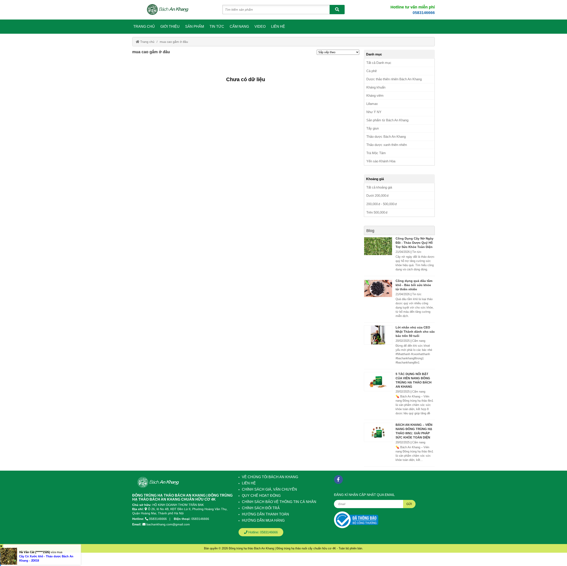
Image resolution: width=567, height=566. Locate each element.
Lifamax (372, 104)
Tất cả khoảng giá (379, 187)
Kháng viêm (375, 95)
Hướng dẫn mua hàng (263, 520)
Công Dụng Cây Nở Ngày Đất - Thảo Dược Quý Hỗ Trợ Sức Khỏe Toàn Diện (414, 243)
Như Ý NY (373, 112)
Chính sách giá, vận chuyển (269, 489)
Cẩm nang (239, 26)
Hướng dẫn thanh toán (265, 514)
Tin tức (217, 26)
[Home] (170, 9)
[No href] (356, 519)
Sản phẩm (194, 26)
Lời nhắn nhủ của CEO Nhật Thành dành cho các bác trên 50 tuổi (415, 332)
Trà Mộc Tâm (376, 153)
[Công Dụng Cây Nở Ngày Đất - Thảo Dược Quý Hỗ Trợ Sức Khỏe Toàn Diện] (378, 246)
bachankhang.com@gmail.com (168, 524)
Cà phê (371, 71)
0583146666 (424, 12)
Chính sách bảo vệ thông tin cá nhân (279, 502)
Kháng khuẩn (375, 87)
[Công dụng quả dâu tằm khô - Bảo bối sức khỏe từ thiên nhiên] (378, 288)
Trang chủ (144, 26)
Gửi (409, 504)
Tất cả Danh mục (378, 63)
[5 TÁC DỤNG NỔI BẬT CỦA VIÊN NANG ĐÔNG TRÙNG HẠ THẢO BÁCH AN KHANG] (378, 381)
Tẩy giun (372, 128)
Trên (375, 212)
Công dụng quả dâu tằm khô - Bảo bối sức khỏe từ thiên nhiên (414, 285)
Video (260, 26)
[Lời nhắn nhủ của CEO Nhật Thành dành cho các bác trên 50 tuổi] (378, 335)
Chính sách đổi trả (261, 508)
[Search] (337, 9)
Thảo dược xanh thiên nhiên (386, 145)
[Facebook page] (338, 479)
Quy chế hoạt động (261, 495)
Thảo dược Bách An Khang (386, 136)
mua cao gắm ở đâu (174, 41)
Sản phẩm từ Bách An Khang (387, 120)
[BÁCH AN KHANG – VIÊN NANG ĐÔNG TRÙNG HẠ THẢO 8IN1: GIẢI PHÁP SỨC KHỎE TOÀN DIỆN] (378, 432)
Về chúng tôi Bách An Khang (270, 477)
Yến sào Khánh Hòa (380, 161)
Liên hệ (278, 26)
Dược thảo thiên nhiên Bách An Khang (394, 79)
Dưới (376, 195)
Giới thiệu (170, 26)
